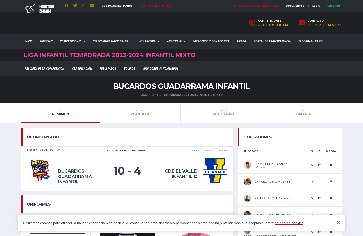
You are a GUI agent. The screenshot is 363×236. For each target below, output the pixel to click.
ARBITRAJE (174, 41)
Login (316, 5)
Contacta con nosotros (325, 25)
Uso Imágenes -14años (117, 5)
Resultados (108, 68)
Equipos (129, 68)
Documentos (295, 5)
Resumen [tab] (60, 112)
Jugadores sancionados (161, 68)
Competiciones (70, 41)
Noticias (46, 41)
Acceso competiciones (274, 25)
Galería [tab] (303, 112)
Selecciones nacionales (110, 41)
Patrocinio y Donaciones (211, 41)
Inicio (29, 41)
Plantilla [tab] (140, 112)
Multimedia (147, 41)
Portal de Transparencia (272, 41)
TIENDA (241, 41)
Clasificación (82, 68)
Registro (333, 5)
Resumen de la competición (44, 68)
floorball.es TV (310, 41)
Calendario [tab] (222, 112)
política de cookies (289, 223)
